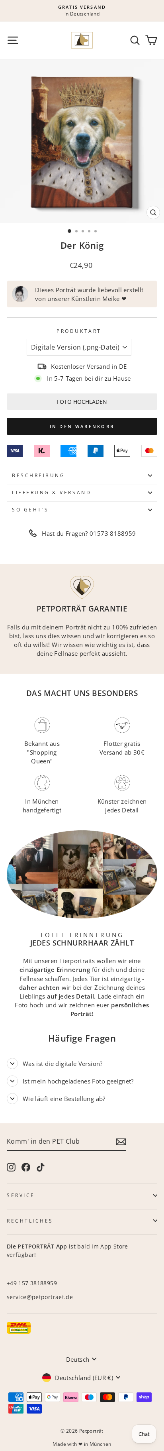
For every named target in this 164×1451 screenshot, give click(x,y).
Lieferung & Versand (51, 492)
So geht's (30, 509)
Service (21, 1195)
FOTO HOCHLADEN (82, 401)
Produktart (79, 331)
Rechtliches (30, 1220)
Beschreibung (38, 475)
